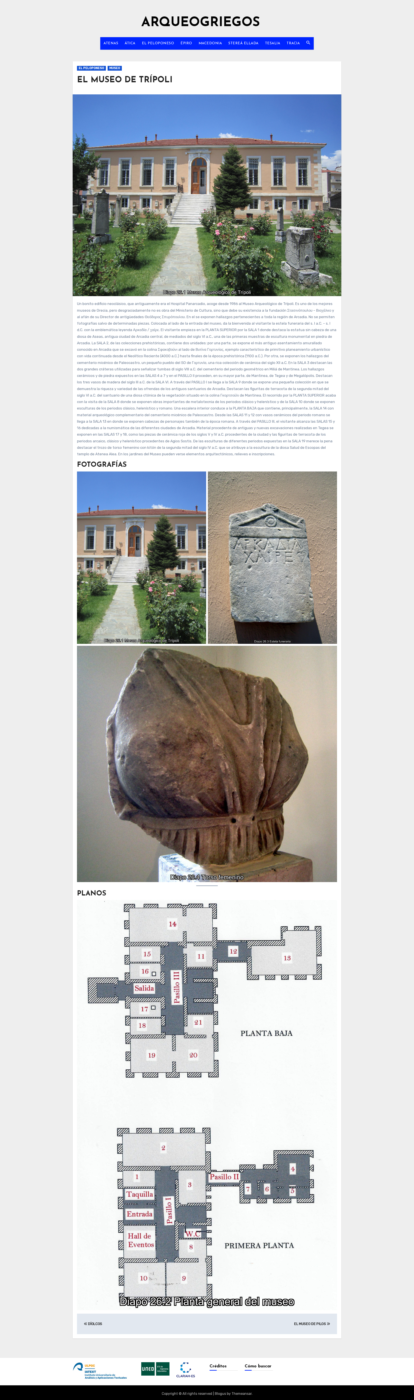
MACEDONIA (210, 43)
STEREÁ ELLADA (243, 43)
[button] (308, 42)
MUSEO (114, 68)
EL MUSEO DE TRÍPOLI (124, 80)
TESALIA (272, 43)
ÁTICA (130, 43)
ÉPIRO (186, 43)
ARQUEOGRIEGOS (200, 22)
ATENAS (111, 43)
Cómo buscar (258, 1366)
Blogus (220, 1394)
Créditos (218, 1366)
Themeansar (242, 1394)
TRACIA (293, 43)
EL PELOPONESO (158, 43)
